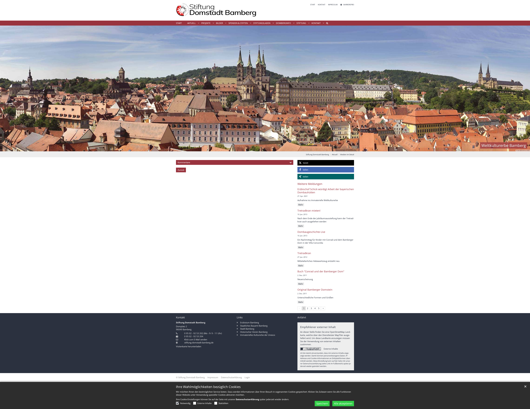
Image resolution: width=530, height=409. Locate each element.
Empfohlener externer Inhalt (318, 327)
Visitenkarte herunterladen (188, 346)
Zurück (181, 170)
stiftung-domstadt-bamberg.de (198, 342)
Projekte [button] (205, 23)
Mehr (300, 204)
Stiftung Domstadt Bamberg (317, 154)
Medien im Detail (347, 154)
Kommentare (184, 162)
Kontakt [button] (316, 23)
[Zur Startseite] (219, 10)
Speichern (322, 403)
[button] (326, 24)
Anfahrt (301, 317)
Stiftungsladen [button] (261, 23)
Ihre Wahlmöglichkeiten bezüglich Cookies (208, 387)
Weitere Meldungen (309, 184)
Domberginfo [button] (283, 23)
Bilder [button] (219, 23)
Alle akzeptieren (343, 403)
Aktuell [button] (191, 23)
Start (179, 23)
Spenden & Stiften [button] (238, 23)
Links (240, 317)
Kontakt (180, 317)
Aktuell (334, 154)
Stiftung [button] (301, 23)
